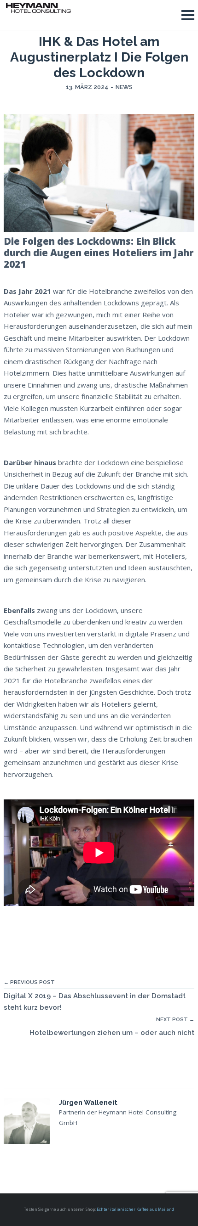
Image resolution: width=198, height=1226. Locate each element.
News (124, 87)
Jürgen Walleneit (88, 1102)
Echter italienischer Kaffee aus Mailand (135, 1209)
